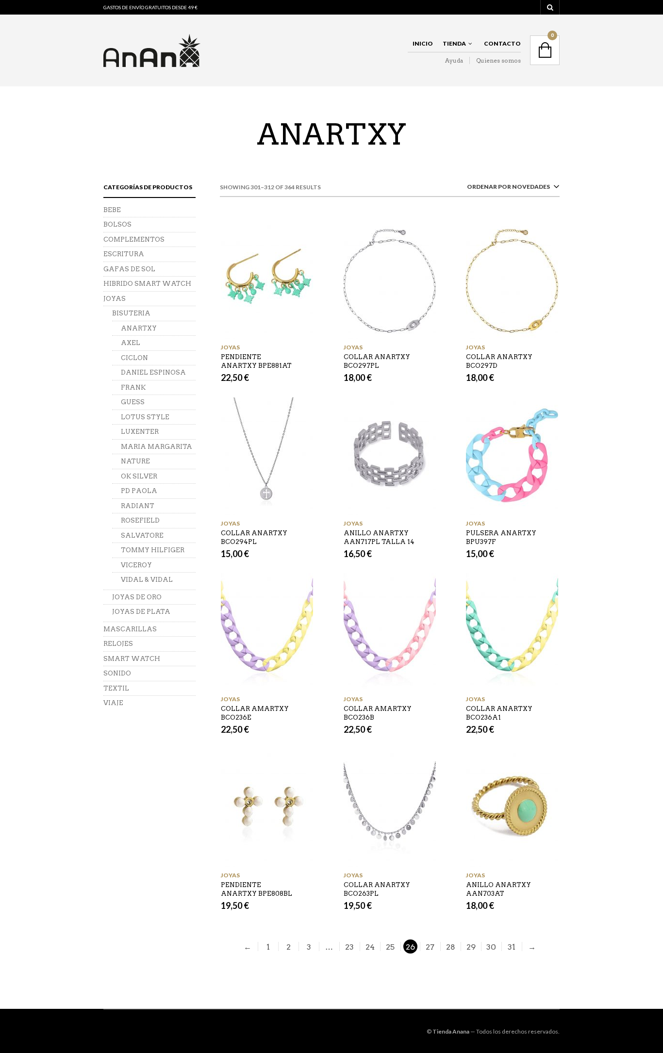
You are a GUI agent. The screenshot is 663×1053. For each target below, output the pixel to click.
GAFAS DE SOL (129, 269)
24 (370, 947)
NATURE (135, 461)
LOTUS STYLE (145, 417)
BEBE (112, 210)
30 (491, 947)
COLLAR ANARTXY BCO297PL (377, 361)
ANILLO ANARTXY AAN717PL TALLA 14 (379, 537)
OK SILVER (139, 476)
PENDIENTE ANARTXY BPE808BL (256, 889)
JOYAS (230, 347)
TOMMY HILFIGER (152, 550)
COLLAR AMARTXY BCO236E (255, 713)
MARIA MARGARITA (156, 446)
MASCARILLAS (130, 629)
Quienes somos (498, 60)
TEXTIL (116, 688)
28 (450, 947)
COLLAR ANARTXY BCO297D (499, 361)
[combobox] (511, 188)
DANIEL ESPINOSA (153, 372)
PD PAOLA (139, 490)
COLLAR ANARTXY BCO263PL (377, 889)
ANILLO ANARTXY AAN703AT (498, 889)
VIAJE (113, 703)
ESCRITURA (123, 254)
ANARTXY (139, 328)
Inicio (423, 43)
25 (390, 947)
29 (471, 947)
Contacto (502, 43)
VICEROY (136, 565)
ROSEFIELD (140, 520)
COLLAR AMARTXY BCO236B (378, 713)
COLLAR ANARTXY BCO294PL (254, 537)
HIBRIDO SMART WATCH (147, 283)
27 (430, 947)
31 (511, 947)
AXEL (130, 342)
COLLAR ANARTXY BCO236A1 (499, 713)
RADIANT (137, 506)
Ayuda (454, 60)
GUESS (133, 402)
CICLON (134, 358)
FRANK (133, 387)
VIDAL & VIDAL (147, 579)
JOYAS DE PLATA (141, 611)
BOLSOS (117, 224)
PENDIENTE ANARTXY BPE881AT (256, 361)
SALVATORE (142, 535)
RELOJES (118, 643)
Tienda (454, 43)
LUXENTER (140, 431)
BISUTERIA (131, 313)
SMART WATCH (131, 658)
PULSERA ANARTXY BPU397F (501, 537)
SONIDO (117, 673)
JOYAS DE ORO (137, 597)
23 (349, 947)
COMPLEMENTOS (134, 239)
